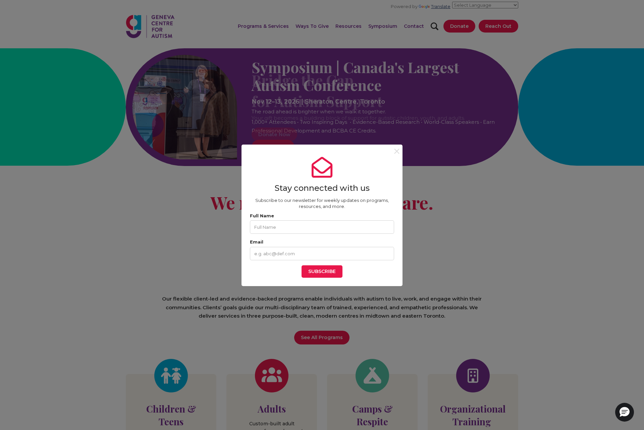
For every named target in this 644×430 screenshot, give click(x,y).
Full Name (262, 215)
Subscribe (322, 271)
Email (256, 242)
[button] (624, 412)
